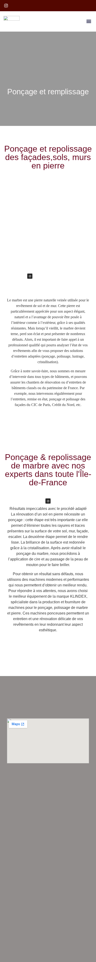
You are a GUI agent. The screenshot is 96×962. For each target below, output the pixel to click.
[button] (89, 21)
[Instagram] (29, 276)
